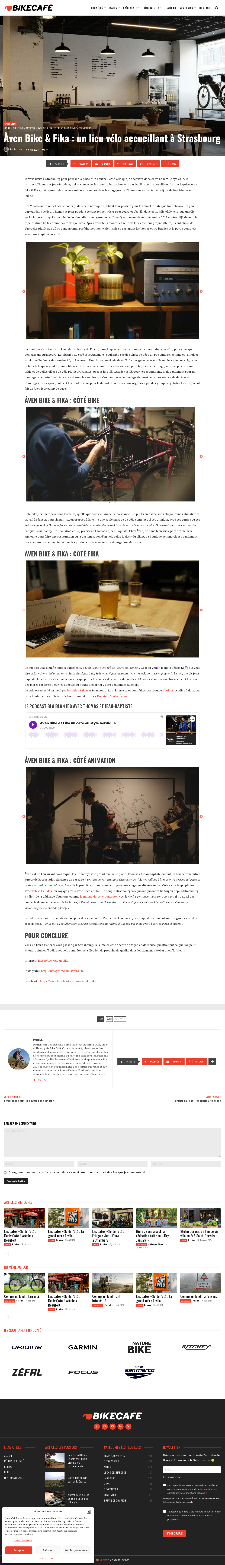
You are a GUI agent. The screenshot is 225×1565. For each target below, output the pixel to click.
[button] (89, 1511)
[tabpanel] (112, 291)
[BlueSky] (128, 1427)
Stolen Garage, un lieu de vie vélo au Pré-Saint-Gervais (199, 1233)
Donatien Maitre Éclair (112, 696)
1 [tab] (110, 337)
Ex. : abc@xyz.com (172, 1477)
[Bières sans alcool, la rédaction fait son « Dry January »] (156, 1218)
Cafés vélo (10, 123)
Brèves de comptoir (141, 1244)
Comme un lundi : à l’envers (198, 1296)
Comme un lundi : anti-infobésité (107, 1298)
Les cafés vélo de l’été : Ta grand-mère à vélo (66, 1233)
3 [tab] (118, 656)
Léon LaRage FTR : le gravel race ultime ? (29, 1101)
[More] (212, 1061)
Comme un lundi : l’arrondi (21, 1296)
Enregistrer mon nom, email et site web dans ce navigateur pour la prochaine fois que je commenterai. (77, 1172)
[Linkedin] (120, 1427)
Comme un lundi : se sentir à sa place (198, 1101)
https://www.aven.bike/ (53, 961)
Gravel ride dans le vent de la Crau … (77, 1479)
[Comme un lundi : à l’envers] (200, 1283)
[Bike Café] (28, 7)
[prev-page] (6, 1254)
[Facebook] (34, 1079)
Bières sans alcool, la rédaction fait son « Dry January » (152, 1235)
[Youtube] (113, 1427)
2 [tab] (115, 337)
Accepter (19, 1550)
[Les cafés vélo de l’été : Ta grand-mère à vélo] (68, 1218)
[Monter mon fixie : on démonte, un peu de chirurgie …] (55, 1498)
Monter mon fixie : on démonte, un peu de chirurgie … (78, 1498)
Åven (109, 1019)
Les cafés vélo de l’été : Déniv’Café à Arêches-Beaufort (20, 1235)
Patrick (18, 149)
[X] (44, 1079)
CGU (42, 1558)
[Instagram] (39, 1079)
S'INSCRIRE (174, 1533)
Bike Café (102, 1560)
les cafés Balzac (78, 691)
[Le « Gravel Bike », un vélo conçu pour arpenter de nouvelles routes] (55, 1460)
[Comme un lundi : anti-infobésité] (112, 1283)
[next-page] (12, 1254)
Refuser (47, 1550)
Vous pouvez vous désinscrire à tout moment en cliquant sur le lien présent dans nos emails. (191, 1500)
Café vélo (120, 1019)
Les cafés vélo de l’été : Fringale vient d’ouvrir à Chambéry (108, 1235)
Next (201, 291)
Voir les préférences (77, 1550)
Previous (24, 291)
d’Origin (168, 691)
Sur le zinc (18, 128)
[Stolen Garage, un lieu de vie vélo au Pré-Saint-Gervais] (200, 1218)
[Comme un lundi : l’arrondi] (24, 1283)
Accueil (7, 128)
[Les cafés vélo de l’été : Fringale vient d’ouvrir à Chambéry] (112, 1218)
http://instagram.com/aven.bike (62, 971)
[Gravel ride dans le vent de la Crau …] (55, 1479)
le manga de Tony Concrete (98, 897)
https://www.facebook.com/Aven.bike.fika (68, 981)
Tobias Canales (42, 891)
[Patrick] (7, 149)
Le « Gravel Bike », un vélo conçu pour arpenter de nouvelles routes (78, 1460)
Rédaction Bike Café (157, 1244)
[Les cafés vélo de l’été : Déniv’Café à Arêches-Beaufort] (24, 1218)
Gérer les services (23, 1540)
